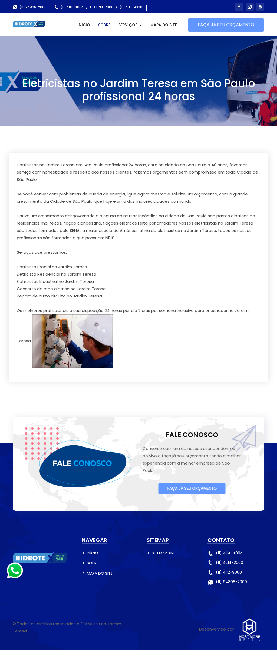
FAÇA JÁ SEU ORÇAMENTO (226, 25)
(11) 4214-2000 (101, 7)
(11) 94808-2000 (33, 7)
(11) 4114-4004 (72, 7)
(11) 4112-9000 (131, 7)
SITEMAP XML (163, 553)
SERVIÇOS (128, 25)
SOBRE (104, 25)
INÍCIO (84, 25)
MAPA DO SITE (163, 25)
